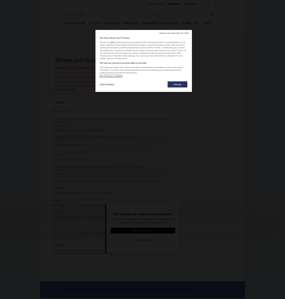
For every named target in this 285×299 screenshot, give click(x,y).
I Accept (177, 84)
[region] (143, 61)
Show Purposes (107, 84)
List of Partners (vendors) (111, 76)
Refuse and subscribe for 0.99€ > (174, 33)
